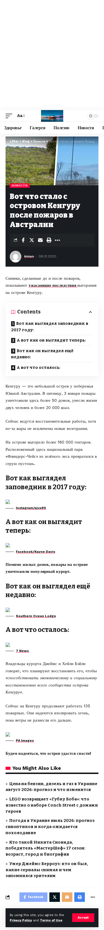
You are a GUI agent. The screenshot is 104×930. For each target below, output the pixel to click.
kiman (29, 256)
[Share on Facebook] (23, 240)
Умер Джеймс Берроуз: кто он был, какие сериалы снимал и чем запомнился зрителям (47, 869)
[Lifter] (52, 116)
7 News (22, 651)
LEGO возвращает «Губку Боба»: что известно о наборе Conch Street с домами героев (52, 805)
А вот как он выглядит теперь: (51, 340)
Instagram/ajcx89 (31, 508)
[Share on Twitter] (31, 240)
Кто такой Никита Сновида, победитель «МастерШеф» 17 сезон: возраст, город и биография (45, 848)
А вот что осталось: (38, 367)
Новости (20, 185)
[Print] (49, 240)
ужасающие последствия (53, 285)
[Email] (40, 240)
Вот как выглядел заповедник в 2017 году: (49, 326)
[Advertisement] (52, 55)
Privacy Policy (21, 920)
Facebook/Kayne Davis (35, 552)
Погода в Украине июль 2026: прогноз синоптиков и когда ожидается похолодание (50, 826)
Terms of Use (51, 920)
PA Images (25, 740)
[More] (57, 240)
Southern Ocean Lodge (36, 616)
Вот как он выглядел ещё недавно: (42, 354)
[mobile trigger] (10, 116)
